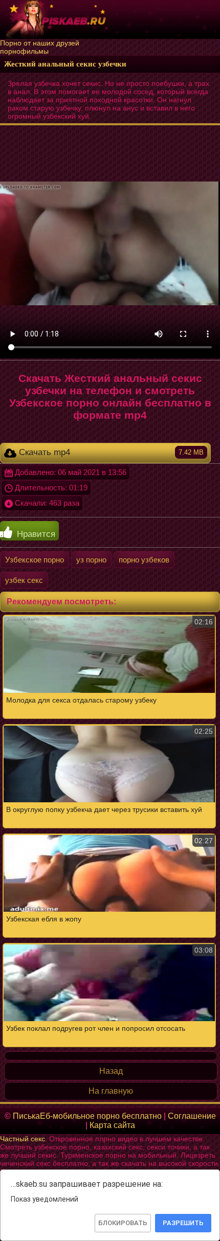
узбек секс (24, 580)
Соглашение (192, 1116)
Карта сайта (112, 1125)
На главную (111, 1091)
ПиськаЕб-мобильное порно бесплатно (87, 1116)
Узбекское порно (34, 559)
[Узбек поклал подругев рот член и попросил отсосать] (110, 831)
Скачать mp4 (110, 452)
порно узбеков (144, 559)
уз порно (91, 559)
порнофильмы (24, 51)
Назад (111, 1071)
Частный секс (22, 1139)
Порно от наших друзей (39, 43)
